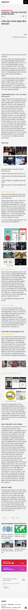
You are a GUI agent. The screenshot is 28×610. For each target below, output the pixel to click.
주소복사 (26, 16)
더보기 (26, 523)
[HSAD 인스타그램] (14, 569)
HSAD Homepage (18, 604)
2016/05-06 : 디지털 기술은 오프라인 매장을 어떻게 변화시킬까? (14, 13)
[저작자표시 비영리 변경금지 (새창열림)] (17, 518)
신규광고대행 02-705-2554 (16, 607)
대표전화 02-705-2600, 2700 (6, 607)
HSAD (3, 600)
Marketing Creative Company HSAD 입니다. (11, 584)
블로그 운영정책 (3, 604)
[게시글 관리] (8, 518)
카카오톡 (23, 16)
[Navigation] (25, 2)
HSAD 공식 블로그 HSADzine (5, 2)
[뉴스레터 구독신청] (14, 563)
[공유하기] (6, 518)
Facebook (21, 16)
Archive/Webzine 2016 (6, 10)
